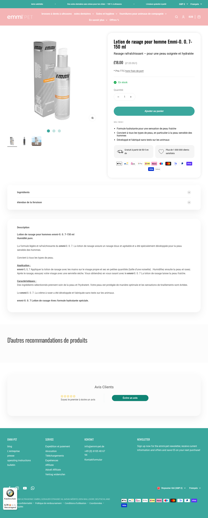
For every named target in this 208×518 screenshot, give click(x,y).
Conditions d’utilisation (75, 503)
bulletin (11, 465)
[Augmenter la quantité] (130, 97)
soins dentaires (82, 13)
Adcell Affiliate (53, 469)
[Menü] (15, 489)
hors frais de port (134, 71)
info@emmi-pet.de (94, 446)
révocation (51, 451)
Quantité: (118, 90)
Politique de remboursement (48, 503)
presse (10, 455)
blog (9, 446)
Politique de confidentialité (19, 503)
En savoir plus (96, 20)
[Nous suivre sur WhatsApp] (33, 488)
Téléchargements (54, 455)
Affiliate (49, 465)
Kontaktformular (93, 459)
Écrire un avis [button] (130, 397)
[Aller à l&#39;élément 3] (36, 141)
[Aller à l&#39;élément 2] (24, 141)
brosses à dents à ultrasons (57, 13)
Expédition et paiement (57, 446)
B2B (191, 16)
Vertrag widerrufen (55, 474)
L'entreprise (13, 451)
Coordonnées (95, 503)
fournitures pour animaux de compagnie (142, 13)
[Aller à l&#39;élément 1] (12, 141)
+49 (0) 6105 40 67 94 (95, 453)
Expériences (51, 460)
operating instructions (19, 460)
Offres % (114, 20)
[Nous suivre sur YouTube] (25, 488)
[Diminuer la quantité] (118, 97)
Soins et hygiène (105, 13)
